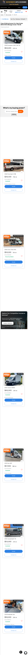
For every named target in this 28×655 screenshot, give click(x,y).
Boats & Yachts (4, 7)
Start (20, 111)
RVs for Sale (8, 14)
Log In (19, 7)
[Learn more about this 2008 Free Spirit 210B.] (14, 165)
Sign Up (25, 7)
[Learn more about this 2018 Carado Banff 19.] (14, 530)
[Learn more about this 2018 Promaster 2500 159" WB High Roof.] (14, 37)
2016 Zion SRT (8, 463)
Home (2, 14)
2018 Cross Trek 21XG (10, 249)
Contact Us (13, 61)
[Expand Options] (21, 43)
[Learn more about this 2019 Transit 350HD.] (14, 379)
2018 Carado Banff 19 (10, 538)
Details (13, 57)
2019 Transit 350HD (10, 387)
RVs (9, 7)
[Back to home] (5, 11)
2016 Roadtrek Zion (10, 614)
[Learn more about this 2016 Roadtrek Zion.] (14, 606)
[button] (20, 652)
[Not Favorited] (22, 52)
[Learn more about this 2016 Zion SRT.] (14, 455)
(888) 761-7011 (19, 12)
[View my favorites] (26, 12)
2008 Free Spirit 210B (10, 174)
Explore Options (7, 323)
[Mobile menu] (1, 11)
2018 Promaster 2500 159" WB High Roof (13, 45)
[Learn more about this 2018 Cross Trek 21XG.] (14, 241)
